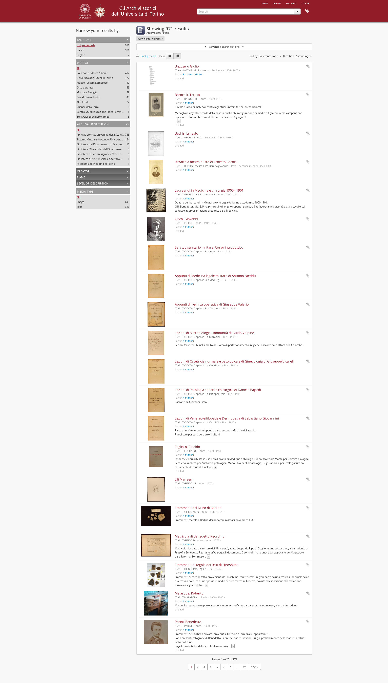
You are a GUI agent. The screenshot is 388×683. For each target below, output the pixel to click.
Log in (305, 3)
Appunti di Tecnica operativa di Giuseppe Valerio (212, 304)
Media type (85, 191)
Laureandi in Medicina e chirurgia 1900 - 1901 (209, 190)
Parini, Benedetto (188, 622)
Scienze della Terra (88, 107)
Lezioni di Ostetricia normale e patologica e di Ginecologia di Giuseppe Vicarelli (234, 361)
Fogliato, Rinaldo (187, 447)
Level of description (93, 183)
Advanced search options (224, 46)
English (81, 55)
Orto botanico (85, 87)
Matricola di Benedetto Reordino (200, 536)
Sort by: (253, 56)
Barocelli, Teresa (187, 95)
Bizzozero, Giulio (192, 74)
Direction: (289, 56)
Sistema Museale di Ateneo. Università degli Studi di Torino (112, 139)
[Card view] (170, 56)
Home (264, 3)
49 (244, 667)
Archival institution (93, 123)
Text (79, 207)
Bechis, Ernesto (186, 133)
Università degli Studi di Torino (95, 78)
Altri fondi (82, 102)
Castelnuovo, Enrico (88, 97)
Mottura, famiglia (87, 92)
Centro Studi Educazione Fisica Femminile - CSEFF (106, 112)
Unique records (86, 45)
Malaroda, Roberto (189, 593)
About (277, 3)
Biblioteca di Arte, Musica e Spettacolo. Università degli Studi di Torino (118, 159)
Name (81, 177)
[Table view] (177, 56)
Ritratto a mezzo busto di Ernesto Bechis (205, 162)
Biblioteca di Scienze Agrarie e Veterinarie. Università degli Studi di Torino (120, 154)
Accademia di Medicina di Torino (96, 163)
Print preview (148, 56)
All (78, 68)
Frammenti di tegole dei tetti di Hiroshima (206, 565)
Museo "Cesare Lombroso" (93, 82)
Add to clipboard (308, 66)
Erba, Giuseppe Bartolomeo (93, 116)
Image (80, 202)
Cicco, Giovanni (186, 219)
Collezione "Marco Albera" (92, 73)
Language (84, 39)
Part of (83, 62)
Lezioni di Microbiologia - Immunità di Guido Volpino (214, 333)
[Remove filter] (162, 39)
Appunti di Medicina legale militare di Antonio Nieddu (215, 276)
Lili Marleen (183, 479)
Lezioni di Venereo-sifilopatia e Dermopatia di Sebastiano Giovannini (227, 418)
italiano (291, 3)
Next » (254, 667)
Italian (80, 50)
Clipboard (307, 11)
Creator (83, 171)
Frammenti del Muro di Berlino (198, 508)
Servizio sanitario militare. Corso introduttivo (209, 247)
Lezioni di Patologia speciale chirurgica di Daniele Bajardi (218, 390)
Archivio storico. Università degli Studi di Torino (105, 134)
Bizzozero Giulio (187, 66)
